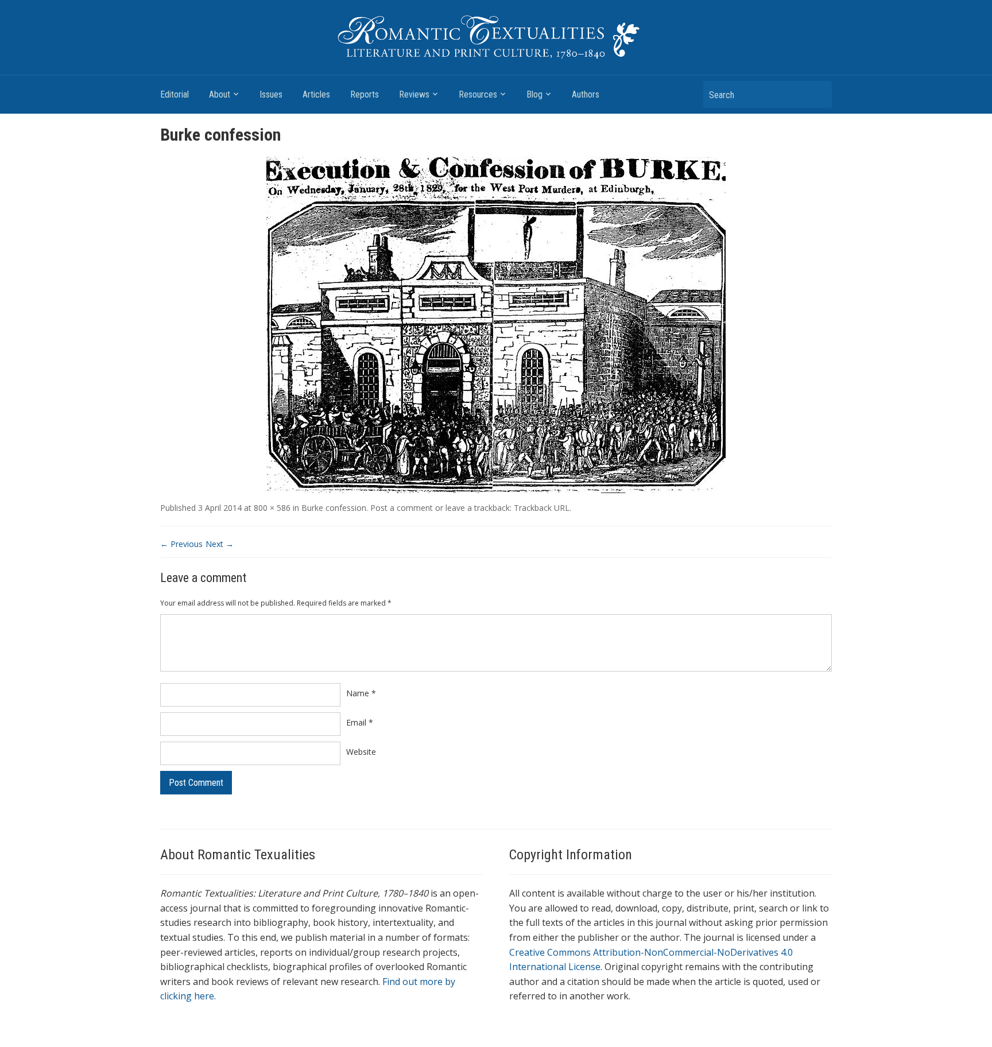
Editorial (174, 94)
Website (361, 751)
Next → (220, 543)
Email (359, 722)
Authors (585, 94)
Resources (478, 94)
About (219, 94)
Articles (316, 94)
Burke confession (333, 507)
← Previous (181, 543)
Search (817, 94)
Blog (534, 94)
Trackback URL (541, 507)
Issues (270, 94)
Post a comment (401, 507)
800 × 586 (272, 507)
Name (361, 693)
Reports (364, 94)
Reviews (414, 94)
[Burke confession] (496, 323)
